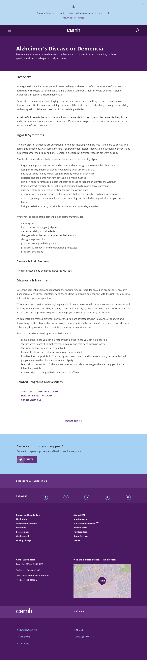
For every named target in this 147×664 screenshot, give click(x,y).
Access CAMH (51, 391)
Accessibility (23, 643)
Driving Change (23, 540)
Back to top (71, 420)
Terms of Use (23, 636)
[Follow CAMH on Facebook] (45, 497)
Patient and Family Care (28, 515)
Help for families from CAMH (37, 395)
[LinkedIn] (86, 497)
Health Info (21, 519)
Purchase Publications (84, 523)
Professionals (22, 532)
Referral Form (80, 527)
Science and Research (26, 523)
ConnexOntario (29, 399)
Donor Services (81, 536)
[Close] (143, 4)
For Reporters (80, 532)
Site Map (79, 629)
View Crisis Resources (73, 17)
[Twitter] (66, 497)
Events (77, 540)
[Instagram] (107, 497)
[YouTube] (128, 497)
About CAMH (80, 515)
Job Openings (80, 519)
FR (93, 636)
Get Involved (22, 536)
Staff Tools (79, 611)
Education (21, 527)
